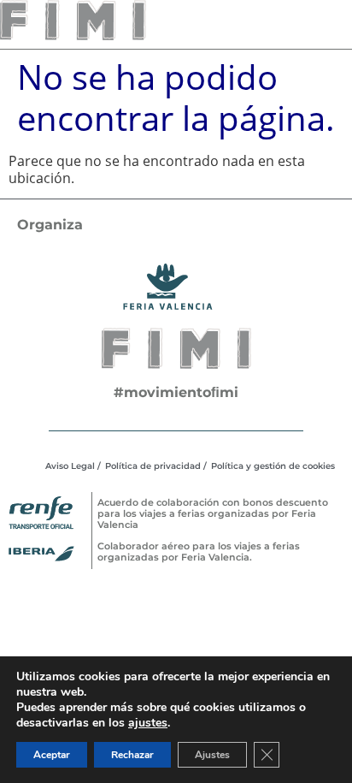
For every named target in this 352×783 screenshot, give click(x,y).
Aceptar (51, 755)
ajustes (147, 723)
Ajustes (212, 755)
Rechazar (132, 755)
